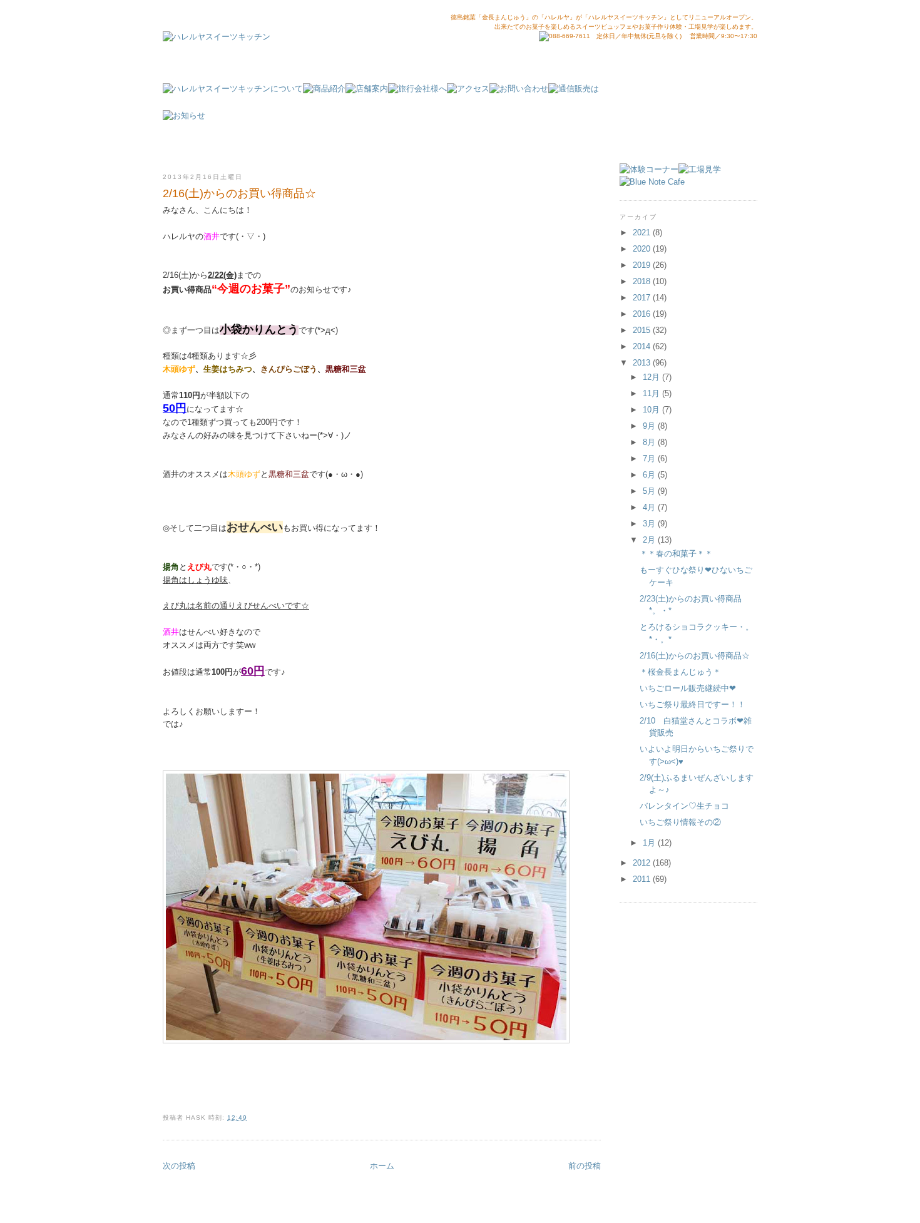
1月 (650, 842)
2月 (650, 540)
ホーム (382, 1165)
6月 (650, 474)
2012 (643, 862)
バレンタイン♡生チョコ (684, 806)
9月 (650, 426)
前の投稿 (584, 1165)
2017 (643, 297)
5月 (650, 491)
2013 (643, 362)
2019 (643, 265)
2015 (643, 330)
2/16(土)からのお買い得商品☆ (695, 655)
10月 (652, 409)
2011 (643, 879)
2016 (643, 314)
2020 (643, 248)
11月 (652, 393)
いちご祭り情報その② (680, 822)
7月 (650, 458)
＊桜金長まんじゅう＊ (680, 672)
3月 (650, 523)
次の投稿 (179, 1165)
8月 (650, 442)
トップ (698, 129)
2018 (643, 281)
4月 (650, 507)
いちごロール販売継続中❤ (688, 688)
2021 (643, 232)
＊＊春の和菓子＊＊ (676, 553)
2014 (643, 346)
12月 (652, 377)
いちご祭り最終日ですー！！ (692, 704)
